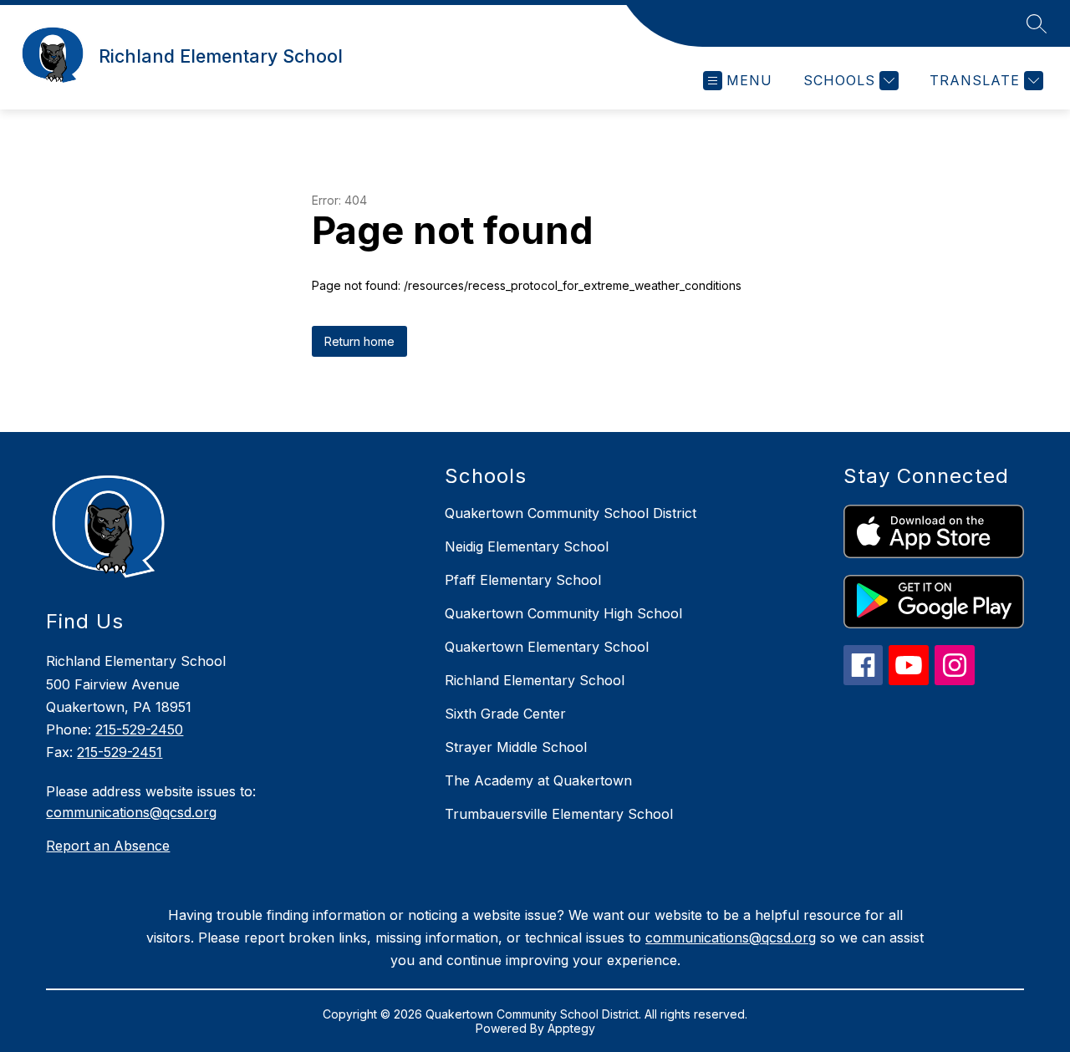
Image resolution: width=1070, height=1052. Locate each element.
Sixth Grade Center (505, 713)
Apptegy (571, 1028)
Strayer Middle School (516, 747)
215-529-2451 (119, 752)
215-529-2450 (139, 729)
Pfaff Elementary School (523, 580)
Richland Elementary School (534, 680)
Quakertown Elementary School (547, 646)
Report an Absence (108, 845)
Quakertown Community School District (570, 513)
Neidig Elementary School (527, 546)
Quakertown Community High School (563, 613)
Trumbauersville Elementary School (559, 814)
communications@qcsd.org (131, 812)
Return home (359, 341)
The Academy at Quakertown (538, 780)
